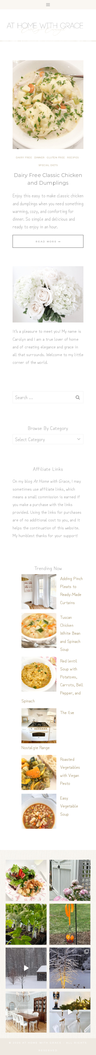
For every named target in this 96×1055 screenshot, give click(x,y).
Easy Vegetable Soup (69, 805)
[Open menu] (48, 4)
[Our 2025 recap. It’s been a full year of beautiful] (26, 1012)
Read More (48, 241)
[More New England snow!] (26, 968)
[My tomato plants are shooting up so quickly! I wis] (26, 924)
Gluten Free (56, 157)
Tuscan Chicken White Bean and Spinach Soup (70, 633)
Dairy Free (24, 157)
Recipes (73, 157)
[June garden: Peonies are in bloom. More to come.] (69, 880)
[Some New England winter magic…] (69, 968)
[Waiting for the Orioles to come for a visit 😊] (69, 924)
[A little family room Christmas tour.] (69, 1012)
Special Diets (48, 165)
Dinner (39, 157)
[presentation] (48, 104)
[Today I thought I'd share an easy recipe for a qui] (26, 880)
